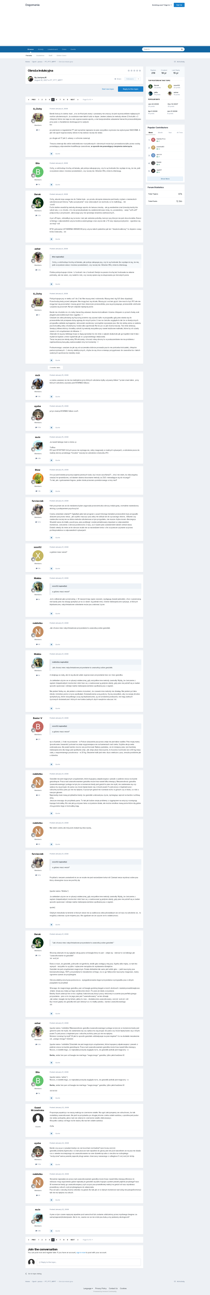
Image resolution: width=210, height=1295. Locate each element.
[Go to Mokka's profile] (38, 586)
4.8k (39, 458)
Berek (37, 194)
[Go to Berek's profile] (38, 202)
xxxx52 (37, 547)
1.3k (38, 491)
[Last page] (78, 99)
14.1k (39, 522)
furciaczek (37, 501)
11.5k (39, 427)
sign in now (80, 1252)
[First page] (28, 99)
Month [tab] (160, 132)
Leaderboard (53, 49)
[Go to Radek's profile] (153, 163)
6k (39, 599)
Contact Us (113, 1288)
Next (73, 99)
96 (39, 644)
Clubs (64, 49)
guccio (159, 154)
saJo (37, 437)
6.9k (39, 270)
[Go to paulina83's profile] (153, 147)
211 (39, 739)
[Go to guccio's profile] (153, 155)
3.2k (39, 215)
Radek (159, 162)
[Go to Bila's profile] (38, 171)
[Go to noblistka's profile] (38, 631)
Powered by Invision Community (105, 1291)
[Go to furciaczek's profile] (38, 509)
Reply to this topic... (49, 1262)
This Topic (172, 49)
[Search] (182, 49)
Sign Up (179, 5)
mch (37, 375)
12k (38, 568)
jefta (156, 92)
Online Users (61, 55)
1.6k (38, 396)
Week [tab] (151, 132)
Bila (38, 163)
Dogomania (32, 4)
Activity (40, 49)
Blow (37, 470)
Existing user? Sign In (161, 5)
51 (39, 130)
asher (38, 249)
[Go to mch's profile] (38, 383)
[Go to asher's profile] (38, 257)
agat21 (159, 170)
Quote (57, 154)
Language (87, 1288)
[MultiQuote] (51, 153)
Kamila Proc (161, 139)
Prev (34, 99)
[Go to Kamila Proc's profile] (153, 140)
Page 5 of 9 (87, 99)
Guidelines (40, 55)
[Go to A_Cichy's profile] (38, 117)
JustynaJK (42, 77)
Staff (50, 55)
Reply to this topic (130, 89)
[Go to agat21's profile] (153, 171)
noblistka (38, 623)
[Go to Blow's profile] (38, 478)
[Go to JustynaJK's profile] (30, 79)
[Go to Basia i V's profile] (38, 726)
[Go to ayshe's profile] (38, 414)
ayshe (37, 406)
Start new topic (108, 89)
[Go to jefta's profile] (150, 93)
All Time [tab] (180, 132)
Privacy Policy (101, 1288)
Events (73, 49)
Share (118, 79)
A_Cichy (37, 109)
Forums (29, 55)
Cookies (123, 1288)
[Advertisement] (105, 28)
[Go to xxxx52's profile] (38, 555)
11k (39, 184)
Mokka (37, 578)
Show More (165, 179)
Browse (31, 49)
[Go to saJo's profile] (38, 445)
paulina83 (160, 147)
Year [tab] (170, 132)
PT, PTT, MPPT (56, 80)
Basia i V (37, 718)
